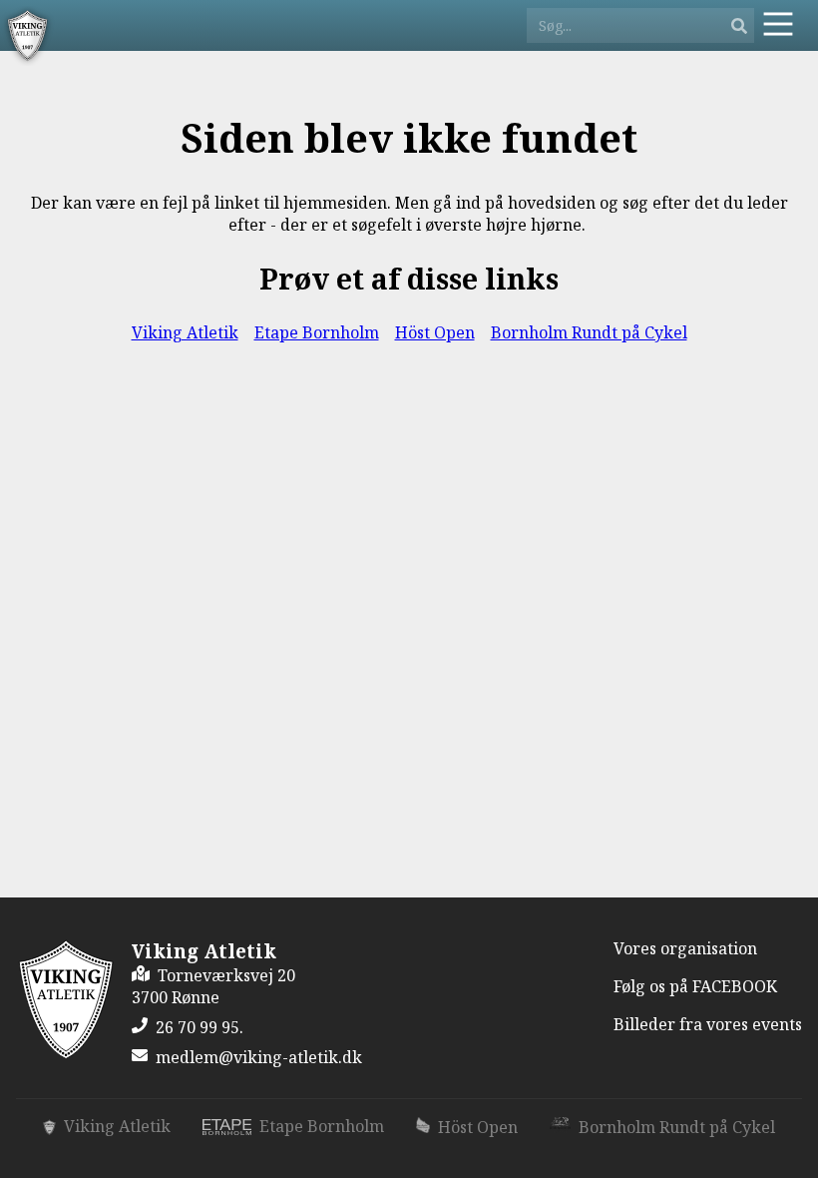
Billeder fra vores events (708, 1024)
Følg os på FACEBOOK (695, 986)
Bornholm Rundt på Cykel (589, 332)
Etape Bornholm (316, 332)
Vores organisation (685, 948)
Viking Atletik (185, 332)
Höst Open (435, 332)
